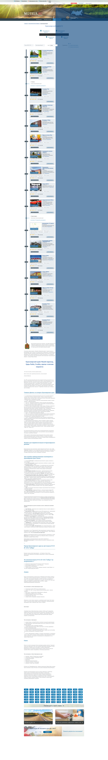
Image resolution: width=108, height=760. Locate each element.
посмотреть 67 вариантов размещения (37, 220)
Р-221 (31, 702)
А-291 (80, 697)
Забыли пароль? (89, 3)
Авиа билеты (24, 1)
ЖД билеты (17, 1)
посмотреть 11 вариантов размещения (37, 85)
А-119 (47, 694)
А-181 (58, 697)
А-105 (31, 694)
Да (36, 732)
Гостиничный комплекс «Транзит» (47, 152)
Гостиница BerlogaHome (47, 50)
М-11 (80, 689)
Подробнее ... (45, 54)
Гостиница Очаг (45, 89)
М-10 (75, 689)
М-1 (26, 689)
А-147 (75, 694)
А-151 (26, 697)
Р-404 (75, 702)
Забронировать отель (33, 1)
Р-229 (42, 702)
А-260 (64, 697)
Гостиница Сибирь (46, 120)
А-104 (26, 694)
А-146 (69, 694)
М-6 (53, 689)
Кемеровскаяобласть (51, 37)
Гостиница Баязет (46, 319)
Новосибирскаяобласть (45, 31)
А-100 (80, 692)
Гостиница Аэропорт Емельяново (46, 67)
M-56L (58, 692)
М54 (48, 692)
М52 (37, 692)
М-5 (48, 689)
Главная (26, 23)
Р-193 (64, 699)
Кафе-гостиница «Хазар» (47, 287)
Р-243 (53, 702)
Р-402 (69, 702)
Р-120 (37, 699)
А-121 (53, 694)
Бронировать (39, 19)
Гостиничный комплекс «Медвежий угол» (47, 241)
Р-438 (80, 702)
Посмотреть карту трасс (53, 706)
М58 (70, 692)
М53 (42, 692)
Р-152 (47, 699)
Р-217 (26, 702)
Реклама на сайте (47, 19)
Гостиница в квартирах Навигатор (47, 106)
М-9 (70, 689)
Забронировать (50, 77)
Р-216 (80, 699)
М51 (32, 692)
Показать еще (36, 338)
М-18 (26, 692)
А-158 (42, 697)
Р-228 (37, 702)
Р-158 (53, 699)
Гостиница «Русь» (46, 303)
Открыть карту (73, 18)
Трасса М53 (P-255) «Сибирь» (34, 23)
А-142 (64, 694)
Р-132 (42, 699)
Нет (41, 732)
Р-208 (69, 699)
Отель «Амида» (45, 271)
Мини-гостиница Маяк (47, 135)
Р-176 (58, 699)
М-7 (59, 689)
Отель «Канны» (45, 183)
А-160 (47, 697)
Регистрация (81, 3)
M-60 (75, 692)
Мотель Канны (45, 255)
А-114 (42, 694)
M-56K (64, 692)
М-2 (32, 689)
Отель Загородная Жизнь (48, 199)
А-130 (58, 694)
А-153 (31, 697)
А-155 (37, 697)
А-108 (37, 694)
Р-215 (75, 699)
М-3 (37, 689)
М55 (53, 692)
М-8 (64, 689)
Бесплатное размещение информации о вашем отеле (69, 722)
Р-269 (58, 702)
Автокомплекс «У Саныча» (48, 223)
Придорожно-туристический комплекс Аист (47, 168)
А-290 (75, 697)
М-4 (43, 689)
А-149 (80, 694)
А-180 (53, 697)
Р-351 (64, 702)
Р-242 (47, 702)
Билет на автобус (43, 1)
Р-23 (31, 699)
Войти (74, 3)
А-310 (26, 699)
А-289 (69, 697)
